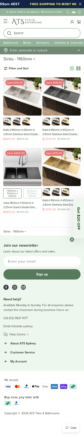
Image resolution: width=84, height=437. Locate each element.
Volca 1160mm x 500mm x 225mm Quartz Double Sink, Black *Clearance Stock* (19, 205)
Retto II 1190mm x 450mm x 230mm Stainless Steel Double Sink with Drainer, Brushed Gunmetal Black (59, 132)
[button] (5, 21)
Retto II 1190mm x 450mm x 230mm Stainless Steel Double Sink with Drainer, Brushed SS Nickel (20, 132)
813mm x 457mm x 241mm (32, 193)
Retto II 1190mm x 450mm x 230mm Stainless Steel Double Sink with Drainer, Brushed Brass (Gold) (60, 202)
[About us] (74, 12)
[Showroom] (79, 12)
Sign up (42, 274)
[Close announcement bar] (80, 4)
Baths (27, 42)
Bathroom (10, 42)
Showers (42, 42)
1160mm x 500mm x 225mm (12, 193)
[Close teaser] (72, 239)
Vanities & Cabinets (68, 42)
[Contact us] (68, 12)
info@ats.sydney (22, 326)
